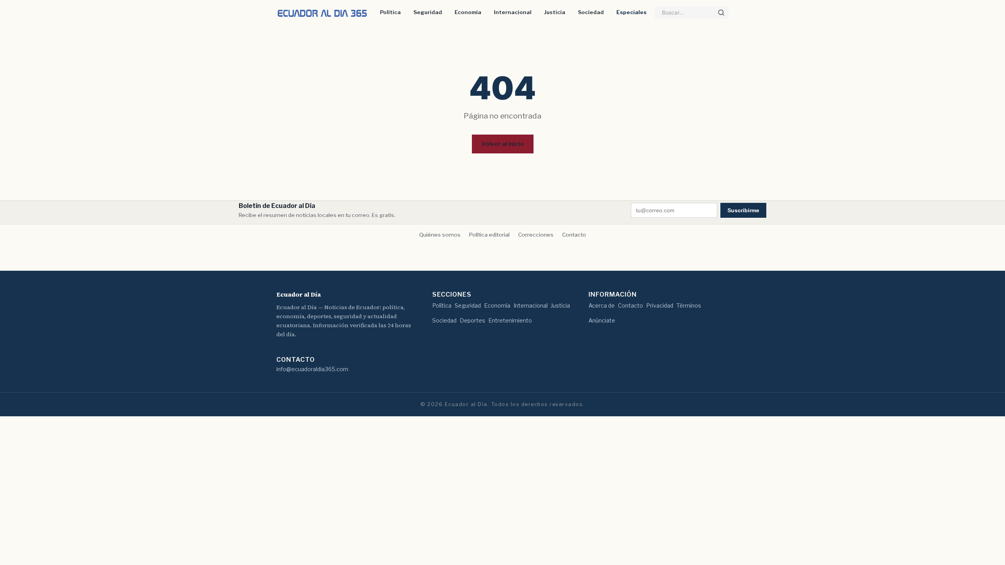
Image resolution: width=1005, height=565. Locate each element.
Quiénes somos (439, 234)
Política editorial (489, 234)
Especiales (631, 12)
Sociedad (591, 12)
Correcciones (536, 234)
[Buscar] (721, 12)
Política (390, 12)
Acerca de (601, 305)
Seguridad (427, 12)
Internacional (513, 12)
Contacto (574, 234)
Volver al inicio (502, 144)
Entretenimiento (510, 320)
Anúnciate (601, 320)
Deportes (472, 320)
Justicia (554, 12)
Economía (468, 12)
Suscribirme (743, 210)
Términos (688, 305)
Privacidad (659, 305)
